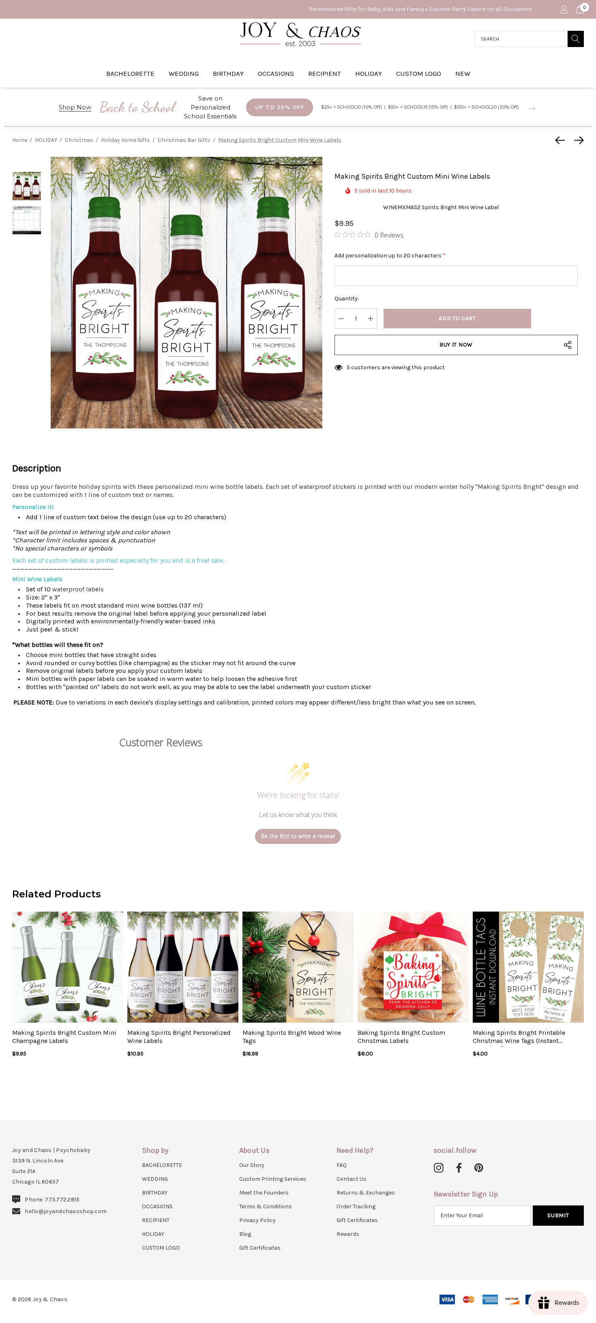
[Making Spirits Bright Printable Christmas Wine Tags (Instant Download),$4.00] (528, 967)
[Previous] (562, 140)
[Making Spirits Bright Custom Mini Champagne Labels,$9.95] (67, 967)
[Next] (577, 140)
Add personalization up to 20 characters (390, 255)
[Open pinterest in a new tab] (479, 1168)
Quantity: (346, 298)
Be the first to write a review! (298, 836)
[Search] (576, 39)
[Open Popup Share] (567, 345)
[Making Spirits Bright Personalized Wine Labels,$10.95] (182, 967)
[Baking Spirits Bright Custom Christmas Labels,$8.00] (413, 967)
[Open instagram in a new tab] (439, 1168)
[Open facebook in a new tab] (457, 1168)
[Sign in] (563, 9)
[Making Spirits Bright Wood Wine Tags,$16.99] (298, 967)
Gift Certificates (260, 1247)
